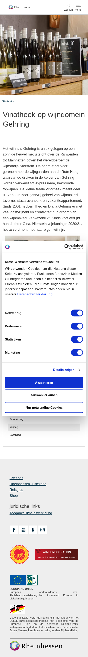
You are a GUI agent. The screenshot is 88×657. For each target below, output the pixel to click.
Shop (14, 495)
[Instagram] (42, 530)
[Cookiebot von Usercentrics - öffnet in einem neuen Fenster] (64, 247)
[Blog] (33, 530)
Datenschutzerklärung (35, 294)
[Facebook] (14, 530)
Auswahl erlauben (44, 395)
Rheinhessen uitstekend (28, 484)
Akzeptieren (44, 382)
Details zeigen (63, 370)
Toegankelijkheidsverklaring (31, 513)
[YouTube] (23, 530)
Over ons (16, 478)
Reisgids (16, 490)
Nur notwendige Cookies (44, 407)
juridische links (25, 506)
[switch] (77, 326)
